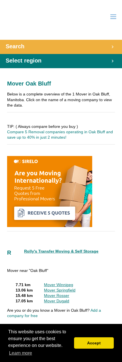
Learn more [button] (20, 353)
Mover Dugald (56, 301)
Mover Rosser (56, 296)
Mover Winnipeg (58, 285)
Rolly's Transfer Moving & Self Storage (61, 251)
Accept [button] (94, 343)
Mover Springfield (59, 290)
